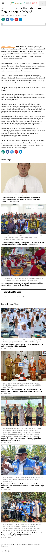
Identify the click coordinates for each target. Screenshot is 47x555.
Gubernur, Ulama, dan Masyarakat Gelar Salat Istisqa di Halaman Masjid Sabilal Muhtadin (22, 345)
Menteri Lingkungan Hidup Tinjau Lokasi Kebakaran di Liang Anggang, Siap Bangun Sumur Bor (21, 534)
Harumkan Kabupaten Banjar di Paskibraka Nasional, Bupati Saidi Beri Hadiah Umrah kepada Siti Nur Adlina (21, 390)
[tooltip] (3, 19)
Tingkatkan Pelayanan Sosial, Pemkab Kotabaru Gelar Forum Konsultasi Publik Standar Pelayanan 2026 (22, 243)
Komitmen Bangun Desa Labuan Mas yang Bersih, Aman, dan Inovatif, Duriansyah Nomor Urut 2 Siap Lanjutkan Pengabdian (21, 199)
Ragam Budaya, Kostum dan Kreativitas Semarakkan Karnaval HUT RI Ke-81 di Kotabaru (22, 284)
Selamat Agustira (9, 15)
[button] (43, 3)
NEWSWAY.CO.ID (8, 46)
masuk (11, 297)
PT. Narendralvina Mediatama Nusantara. (20, 544)
